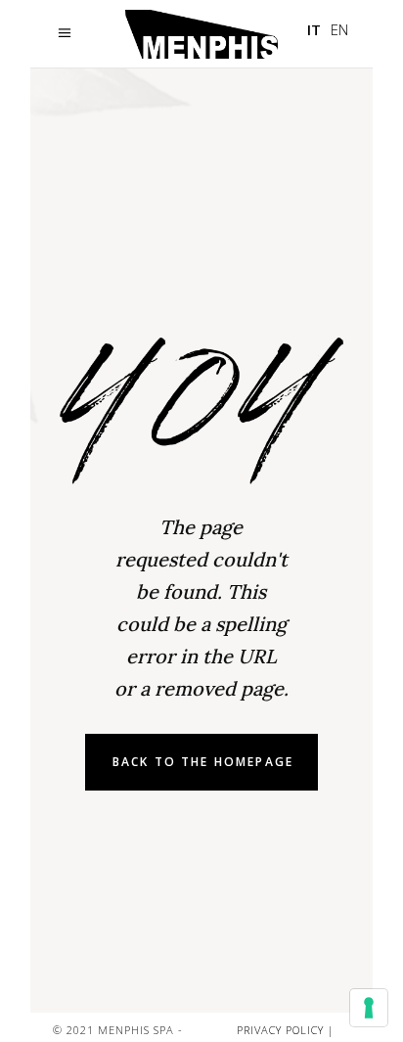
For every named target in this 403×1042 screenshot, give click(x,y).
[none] (327, 30)
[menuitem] (314, 30)
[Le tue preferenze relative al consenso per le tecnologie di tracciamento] (368, 1007)
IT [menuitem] (314, 29)
